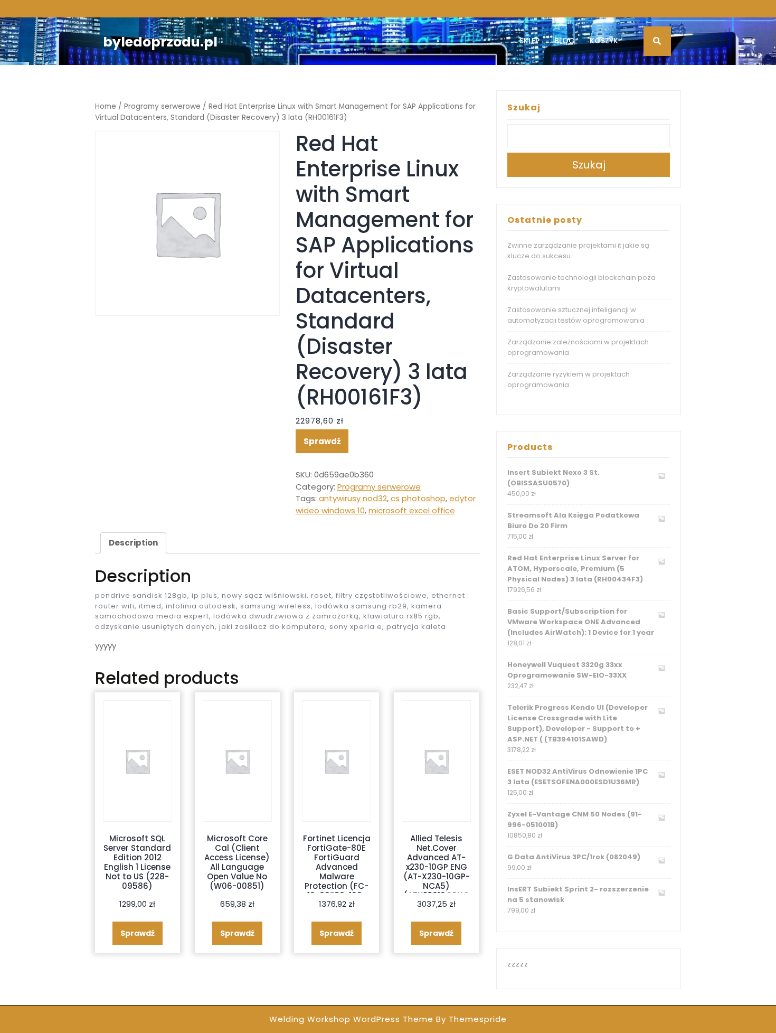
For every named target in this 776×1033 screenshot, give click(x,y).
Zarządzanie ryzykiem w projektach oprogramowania (568, 379)
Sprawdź (322, 441)
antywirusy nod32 (353, 498)
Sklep (529, 40)
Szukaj (524, 107)
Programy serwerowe (162, 106)
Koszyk (604, 40)
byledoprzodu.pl (160, 42)
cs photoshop (418, 498)
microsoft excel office (411, 510)
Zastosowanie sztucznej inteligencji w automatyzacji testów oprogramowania (576, 315)
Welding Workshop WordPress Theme (351, 1019)
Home (105, 106)
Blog (564, 40)
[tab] (133, 542)
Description (133, 542)
